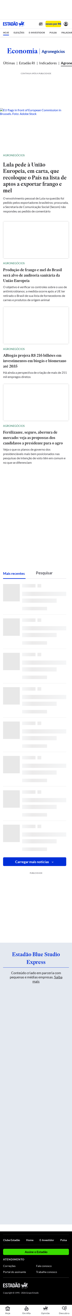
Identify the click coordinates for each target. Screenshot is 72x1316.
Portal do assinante (14, 1272)
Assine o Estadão (36, 1252)
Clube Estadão (11, 1240)
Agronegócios (14, 155)
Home (29, 1240)
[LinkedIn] (67, 1285)
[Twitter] (53, 1285)
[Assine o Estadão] (53, 24)
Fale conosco (44, 1266)
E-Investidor (47, 1240)
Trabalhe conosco (46, 1272)
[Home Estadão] (13, 24)
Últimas (9, 63)
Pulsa (63, 1240)
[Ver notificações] (66, 24)
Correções (9, 1266)
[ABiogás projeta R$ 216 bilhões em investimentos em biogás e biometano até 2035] (36, 325)
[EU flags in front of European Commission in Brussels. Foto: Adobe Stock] (36, 128)
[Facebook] (46, 1285)
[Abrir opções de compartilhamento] (66, 155)
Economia (22, 51)
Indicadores (48, 63)
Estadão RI (27, 63)
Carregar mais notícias (32, 862)
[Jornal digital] (41, 24)
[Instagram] (60, 1285)
